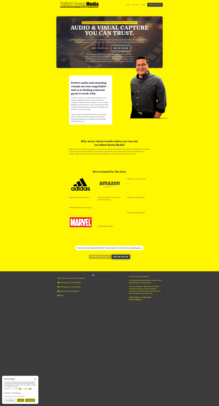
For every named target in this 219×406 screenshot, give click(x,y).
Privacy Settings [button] (135, 299)
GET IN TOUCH (155, 5)
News (144, 5)
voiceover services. (104, 54)
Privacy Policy (134, 297)
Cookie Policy (146, 297)
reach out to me (94, 61)
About (128, 5)
